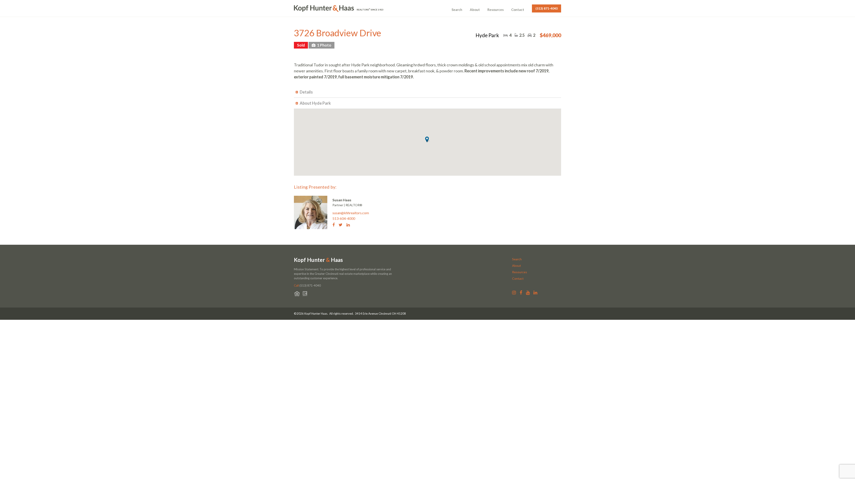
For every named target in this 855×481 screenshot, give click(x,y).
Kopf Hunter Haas (318, 260)
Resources (495, 10)
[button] (427, 139)
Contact (517, 10)
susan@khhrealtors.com (350, 213)
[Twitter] (342, 224)
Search (457, 10)
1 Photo (323, 45)
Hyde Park (487, 35)
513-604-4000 (343, 218)
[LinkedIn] (349, 224)
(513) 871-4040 (546, 8)
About (475, 10)
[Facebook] (335, 224)
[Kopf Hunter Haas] (324, 8)
